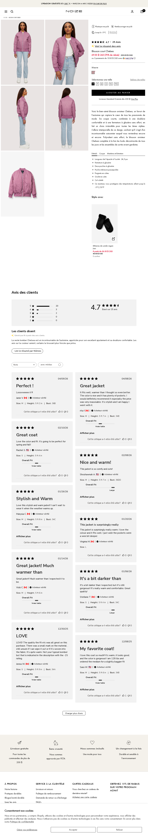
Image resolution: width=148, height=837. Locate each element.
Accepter (73, 829)
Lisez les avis (10, 802)
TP (93, 84)
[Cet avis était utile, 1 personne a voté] (123, 695)
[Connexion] (132, 11)
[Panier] (141, 11)
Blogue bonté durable (14, 797)
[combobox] (24, 364)
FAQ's (38, 802)
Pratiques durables (13, 793)
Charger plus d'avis (74, 713)
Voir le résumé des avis (108, 46)
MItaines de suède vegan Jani (103, 247)
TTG (116, 84)
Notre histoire (11, 789)
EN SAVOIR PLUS (100, 3)
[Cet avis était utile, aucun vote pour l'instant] (60, 411)
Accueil (5, 17)
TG (111, 84)
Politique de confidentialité (22, 821)
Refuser (119, 829)
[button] (118, 58)
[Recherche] (12, 11)
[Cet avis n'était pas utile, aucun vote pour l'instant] (65, 411)
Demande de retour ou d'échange (51, 797)
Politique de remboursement (48, 793)
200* (66, 3)
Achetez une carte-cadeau (84, 797)
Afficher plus (87, 433)
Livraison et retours (44, 789)
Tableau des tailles (137, 79)
